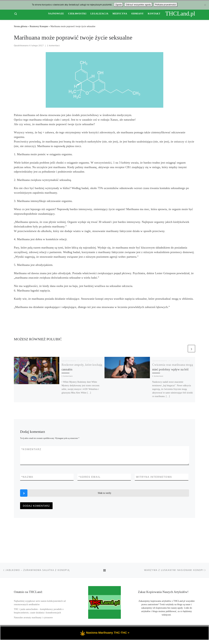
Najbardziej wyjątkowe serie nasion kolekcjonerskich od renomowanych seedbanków (40, 603)
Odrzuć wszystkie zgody (138, 4)
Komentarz (31, 449)
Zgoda (118, 4)
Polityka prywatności (165, 4)
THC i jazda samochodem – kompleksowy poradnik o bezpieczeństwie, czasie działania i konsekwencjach (39, 611)
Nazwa (27, 476)
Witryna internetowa (154, 476)
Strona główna (20, 26)
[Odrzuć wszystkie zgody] (205, 5)
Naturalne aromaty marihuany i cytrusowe (33, 617)
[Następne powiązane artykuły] (191, 348)
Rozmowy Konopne (39, 26)
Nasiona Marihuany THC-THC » (107, 632)
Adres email (90, 476)
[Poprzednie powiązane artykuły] (183, 348)
